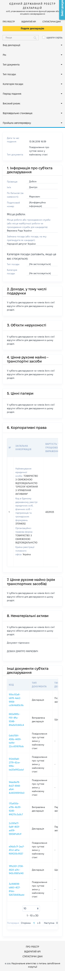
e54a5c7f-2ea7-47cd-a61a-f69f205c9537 (16, 850)
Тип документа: (11, 64)
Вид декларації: (11, 45)
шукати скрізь (54, 37)
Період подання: (12, 93)
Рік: (4, 54)
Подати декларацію (32, 28)
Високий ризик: (11, 103)
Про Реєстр (9, 21)
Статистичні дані (51, 21)
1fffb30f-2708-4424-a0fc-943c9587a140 (16, 870)
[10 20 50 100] (31, 908)
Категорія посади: (13, 84)
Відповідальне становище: (18, 113)
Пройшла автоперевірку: (17, 123)
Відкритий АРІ (28, 21)
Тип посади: (9, 74)
